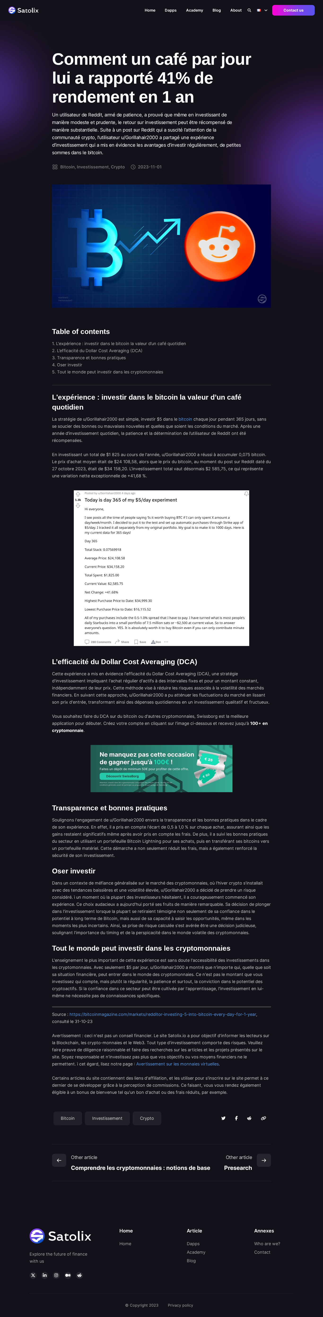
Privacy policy (180, 1305)
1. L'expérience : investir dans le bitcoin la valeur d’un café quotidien (119, 343)
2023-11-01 (150, 166)
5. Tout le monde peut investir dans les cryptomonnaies (107, 371)
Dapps (171, 10)
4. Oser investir (67, 364)
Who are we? (267, 1243)
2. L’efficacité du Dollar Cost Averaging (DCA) (97, 350)
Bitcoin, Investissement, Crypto (92, 166)
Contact (262, 1252)
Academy (194, 10)
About (236, 10)
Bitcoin (68, 1118)
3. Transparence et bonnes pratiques (89, 357)
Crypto (147, 1118)
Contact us (294, 10)
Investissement (107, 1118)
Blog (217, 10)
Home (150, 10)
